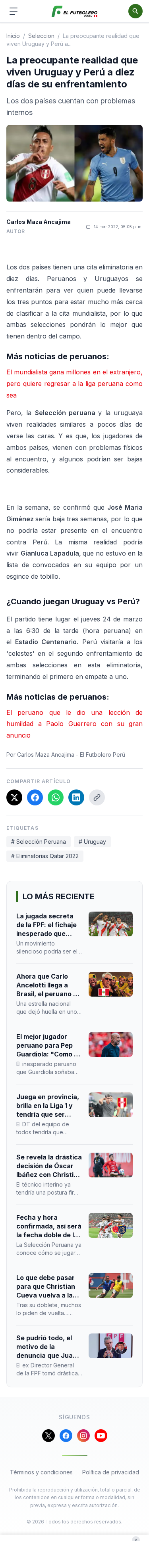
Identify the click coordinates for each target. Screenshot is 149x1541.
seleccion (41, 35)
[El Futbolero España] (74, 11)
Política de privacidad (110, 1472)
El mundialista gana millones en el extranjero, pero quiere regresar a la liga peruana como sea (74, 383)
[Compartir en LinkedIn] (76, 797)
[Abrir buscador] (135, 11)
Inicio (13, 35)
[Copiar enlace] (97, 797)
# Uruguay (92, 841)
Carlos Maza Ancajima (38, 221)
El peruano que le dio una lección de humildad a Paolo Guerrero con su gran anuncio (74, 724)
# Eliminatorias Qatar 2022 (45, 856)
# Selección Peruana (38, 841)
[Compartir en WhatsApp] (56, 797)
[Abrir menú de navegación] (13, 11)
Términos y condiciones (41, 1472)
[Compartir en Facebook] (35, 797)
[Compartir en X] (14, 797)
